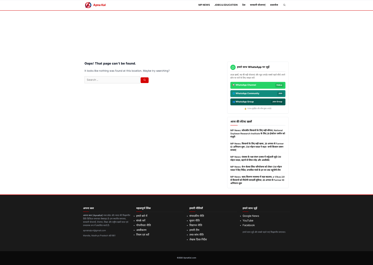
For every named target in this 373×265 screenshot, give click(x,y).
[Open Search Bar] (284, 5)
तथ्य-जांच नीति (196, 235)
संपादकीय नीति (196, 216)
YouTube (248, 220)
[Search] (145, 80)
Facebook (249, 225)
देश (243, 5)
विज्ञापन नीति (195, 225)
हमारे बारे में (141, 216)
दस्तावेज (274, 5)
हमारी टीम (194, 230)
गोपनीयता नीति (143, 225)
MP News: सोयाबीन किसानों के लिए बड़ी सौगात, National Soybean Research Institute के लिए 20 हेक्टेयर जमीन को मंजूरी (257, 133)
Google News (251, 216)
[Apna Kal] (88, 5)
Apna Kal (99, 5)
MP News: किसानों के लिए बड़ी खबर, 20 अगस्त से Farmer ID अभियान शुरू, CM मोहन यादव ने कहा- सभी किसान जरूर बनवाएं (257, 147)
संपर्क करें (140, 220)
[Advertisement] (186, 32)
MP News (204, 5)
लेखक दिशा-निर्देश (198, 239)
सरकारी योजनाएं (257, 5)
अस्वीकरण (141, 230)
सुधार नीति (194, 220)
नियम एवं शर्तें (142, 235)
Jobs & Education (226, 5)
